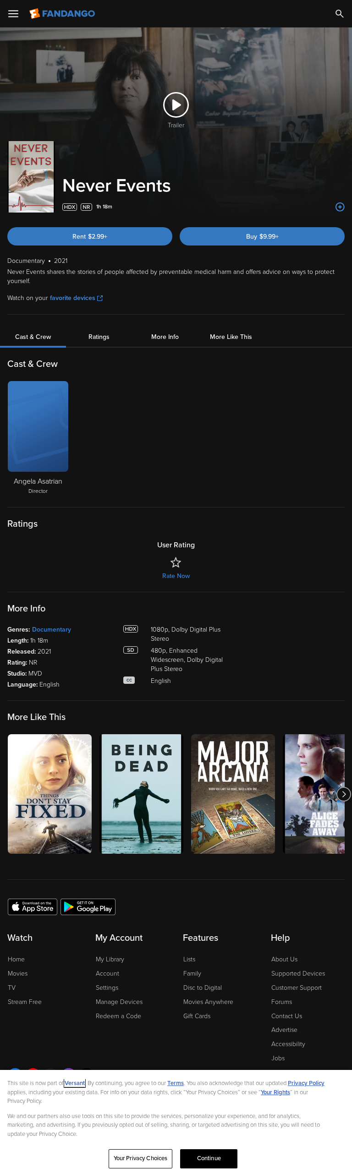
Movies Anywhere (208, 1002)
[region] (176, 1121)
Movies (18, 973)
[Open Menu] (13, 13)
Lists (189, 959)
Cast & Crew (33, 337)
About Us (284, 959)
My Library (110, 959)
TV (12, 988)
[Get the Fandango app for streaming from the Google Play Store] (88, 906)
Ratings (99, 337)
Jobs (278, 1058)
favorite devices (72, 298)
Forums (281, 1002)
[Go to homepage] (63, 14)
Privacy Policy (306, 1083)
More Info (165, 337)
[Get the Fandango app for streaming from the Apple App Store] (32, 906)
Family (192, 973)
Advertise (284, 1030)
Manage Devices (119, 1002)
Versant (75, 1083)
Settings (107, 988)
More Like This (231, 337)
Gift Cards (196, 1016)
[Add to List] (340, 207)
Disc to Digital (202, 988)
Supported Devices (298, 973)
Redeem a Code (118, 1016)
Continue (209, 1158)
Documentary (51, 629)
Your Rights (275, 1092)
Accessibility (288, 1044)
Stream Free (25, 1002)
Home (16, 959)
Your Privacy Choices (141, 1158)
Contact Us (286, 1016)
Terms (175, 1083)
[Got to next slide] (343, 794)
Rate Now (176, 576)
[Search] (340, 14)
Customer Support (296, 988)
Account (107, 973)
